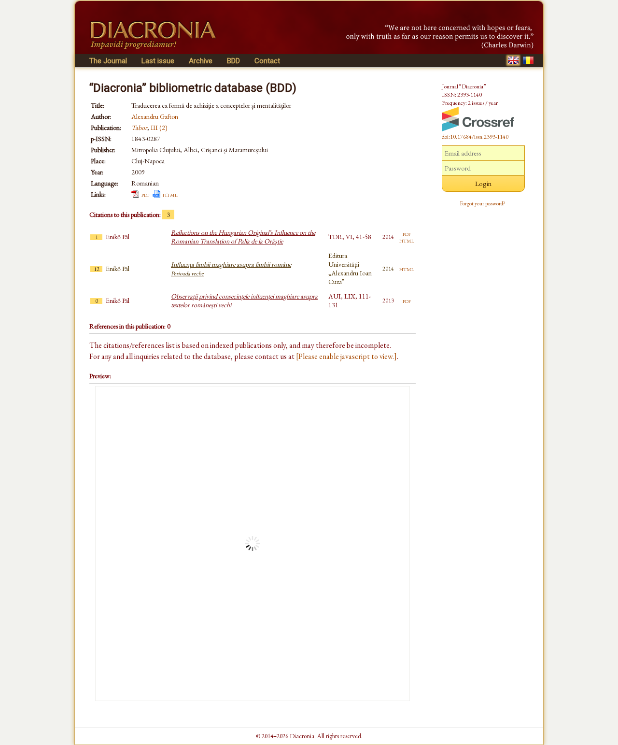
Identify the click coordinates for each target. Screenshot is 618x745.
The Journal (108, 61)
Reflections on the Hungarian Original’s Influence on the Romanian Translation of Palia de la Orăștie (243, 236)
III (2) (159, 127)
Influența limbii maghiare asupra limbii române (231, 268)
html (170, 194)
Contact (267, 61)
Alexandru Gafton (154, 116)
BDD (233, 61)
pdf (145, 194)
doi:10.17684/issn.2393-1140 (475, 137)
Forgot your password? (483, 203)
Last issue (157, 61)
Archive (200, 61)
